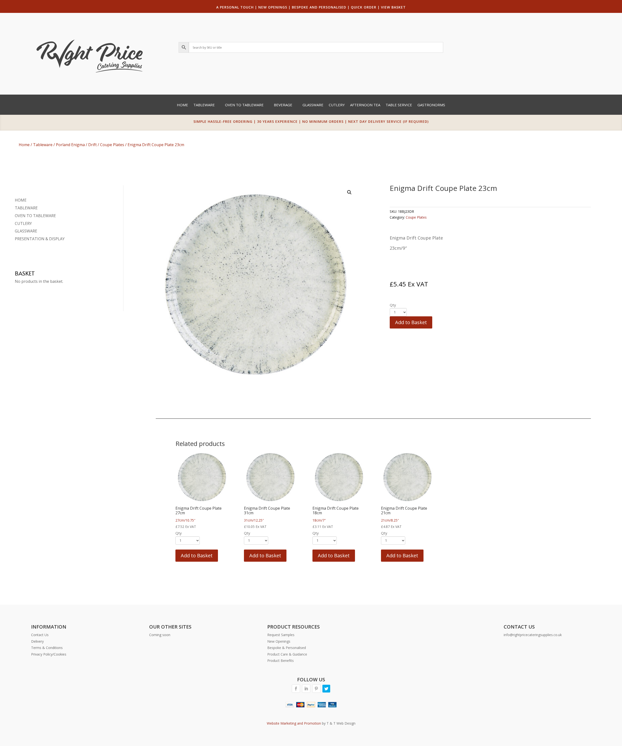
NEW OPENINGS (272, 7)
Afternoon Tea (365, 105)
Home (182, 105)
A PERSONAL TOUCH (235, 7)
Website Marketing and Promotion (294, 723)
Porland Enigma (70, 144)
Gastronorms (431, 105)
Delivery (37, 641)
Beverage (283, 105)
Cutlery (337, 105)
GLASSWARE (26, 231)
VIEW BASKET (393, 7)
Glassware (312, 105)
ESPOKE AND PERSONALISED (320, 7)
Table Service (399, 105)
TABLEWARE (26, 208)
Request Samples (280, 634)
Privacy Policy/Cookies (48, 654)
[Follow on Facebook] (296, 688)
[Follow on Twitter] (326, 689)
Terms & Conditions (47, 647)
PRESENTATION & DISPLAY (40, 238)
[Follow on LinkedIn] (306, 688)
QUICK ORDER (363, 7)
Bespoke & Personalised (286, 647)
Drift (92, 144)
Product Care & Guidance (287, 654)
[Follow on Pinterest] (316, 688)
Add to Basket (411, 322)
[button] (349, 192)
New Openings (278, 641)
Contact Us (40, 634)
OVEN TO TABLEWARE (35, 215)
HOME (20, 200)
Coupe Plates (112, 144)
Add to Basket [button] (197, 555)
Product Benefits (280, 660)
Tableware (204, 105)
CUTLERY (23, 223)
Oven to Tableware (244, 105)
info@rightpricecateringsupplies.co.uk (533, 634)
